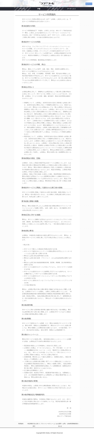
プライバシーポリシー (47, 423)
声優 (38, 9)
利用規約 (20, 423)
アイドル (22, 9)
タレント (55, 9)
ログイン (89, 4)
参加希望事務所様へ (73, 423)
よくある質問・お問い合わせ (60, 425)
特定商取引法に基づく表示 (34, 425)
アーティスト (71, 9)
